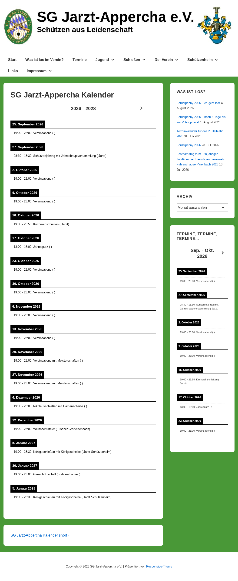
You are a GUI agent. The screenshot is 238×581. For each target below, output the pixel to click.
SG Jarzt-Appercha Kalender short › (39, 535)
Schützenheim (200, 60)
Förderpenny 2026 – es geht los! (198, 103)
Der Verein (164, 60)
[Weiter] (141, 108)
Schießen (131, 60)
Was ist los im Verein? (44, 60)
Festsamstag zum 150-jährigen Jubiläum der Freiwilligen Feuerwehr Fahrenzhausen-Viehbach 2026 (201, 159)
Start (12, 60)
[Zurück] (25, 108)
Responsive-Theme (159, 566)
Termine (80, 60)
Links (13, 71)
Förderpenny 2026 (189, 145)
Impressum (36, 71)
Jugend (102, 60)
